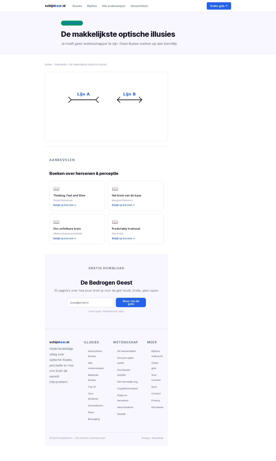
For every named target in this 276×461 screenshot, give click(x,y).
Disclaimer (157, 407)
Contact (156, 393)
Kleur (91, 412)
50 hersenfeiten (126, 351)
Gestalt (121, 413)
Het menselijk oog (127, 381)
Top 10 (92, 386)
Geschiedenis (125, 407)
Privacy (155, 400)
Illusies (77, 6)
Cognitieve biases (127, 388)
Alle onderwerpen (113, 6)
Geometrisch (95, 405)
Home (48, 64)
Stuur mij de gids (131, 302)
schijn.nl (55, 6)
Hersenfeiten (139, 6)
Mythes (92, 6)
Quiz (154, 386)
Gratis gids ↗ (219, 6)
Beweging (94, 418)
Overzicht (60, 64)
